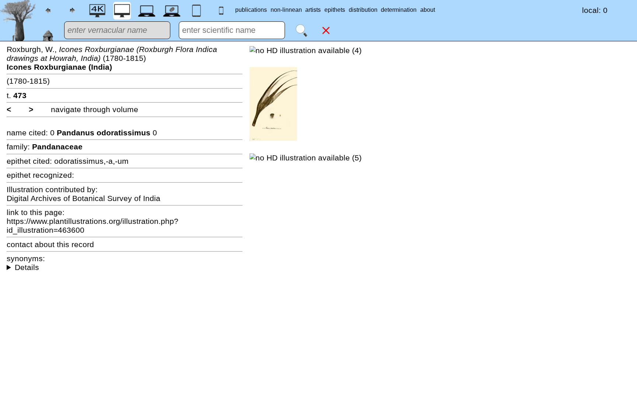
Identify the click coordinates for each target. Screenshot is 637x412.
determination (399, 10)
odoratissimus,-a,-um (91, 161)
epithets (334, 10)
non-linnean (286, 10)
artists (313, 10)
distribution (363, 10)
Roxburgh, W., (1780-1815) (112, 58)
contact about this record (50, 244)
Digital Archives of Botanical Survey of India (83, 198)
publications (251, 10)
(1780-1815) (28, 81)
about (427, 10)
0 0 (103, 132)
